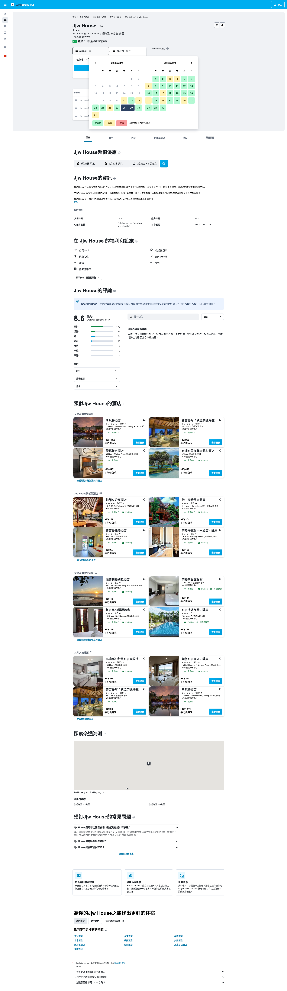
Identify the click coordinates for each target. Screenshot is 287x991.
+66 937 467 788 (81, 37)
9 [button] (138, 86)
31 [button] (95, 114)
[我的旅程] (5, 47)
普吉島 (112, 17)
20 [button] (117, 100)
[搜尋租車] (5, 26)
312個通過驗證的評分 (95, 41)
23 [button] (138, 100)
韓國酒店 (128, 940)
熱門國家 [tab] (80, 921)
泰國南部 (96, 17)
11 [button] (102, 93)
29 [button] (131, 107)
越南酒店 (128, 944)
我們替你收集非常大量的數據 (91, 977)
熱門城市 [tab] (95, 921)
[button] (5, 4)
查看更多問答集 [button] (126, 853)
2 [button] (138, 79)
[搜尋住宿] (5, 20)
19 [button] (110, 100)
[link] (89, 480)
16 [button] (138, 93)
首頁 (74, 17)
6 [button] (117, 86)
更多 (76, 201)
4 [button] (102, 86)
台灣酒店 (128, 936)
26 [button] (110, 107)
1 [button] (131, 79)
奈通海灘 (128, 17)
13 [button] (117, 93)
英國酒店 (178, 940)
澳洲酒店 (78, 936)
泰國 (81, 17)
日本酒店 (78, 940)
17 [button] (95, 100)
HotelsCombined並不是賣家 (90, 971)
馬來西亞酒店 (180, 944)
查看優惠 (140, 442)
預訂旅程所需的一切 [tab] (115, 921)
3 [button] (95, 86)
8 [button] (131, 86)
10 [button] (95, 93)
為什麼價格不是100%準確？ (90, 982)
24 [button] (95, 107)
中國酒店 (178, 936)
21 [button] (124, 100)
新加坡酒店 (79, 944)
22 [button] (131, 100)
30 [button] (138, 107)
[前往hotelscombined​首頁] (22, 4)
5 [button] (110, 86)
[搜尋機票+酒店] (5, 33)
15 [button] (131, 93)
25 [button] (102, 107)
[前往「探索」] (5, 39)
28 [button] (124, 107)
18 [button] (102, 100)
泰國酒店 (78, 948)
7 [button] (124, 86)
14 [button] (124, 93)
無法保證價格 (119, 963)
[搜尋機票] (5, 14)
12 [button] (110, 93)
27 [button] (117, 107)
